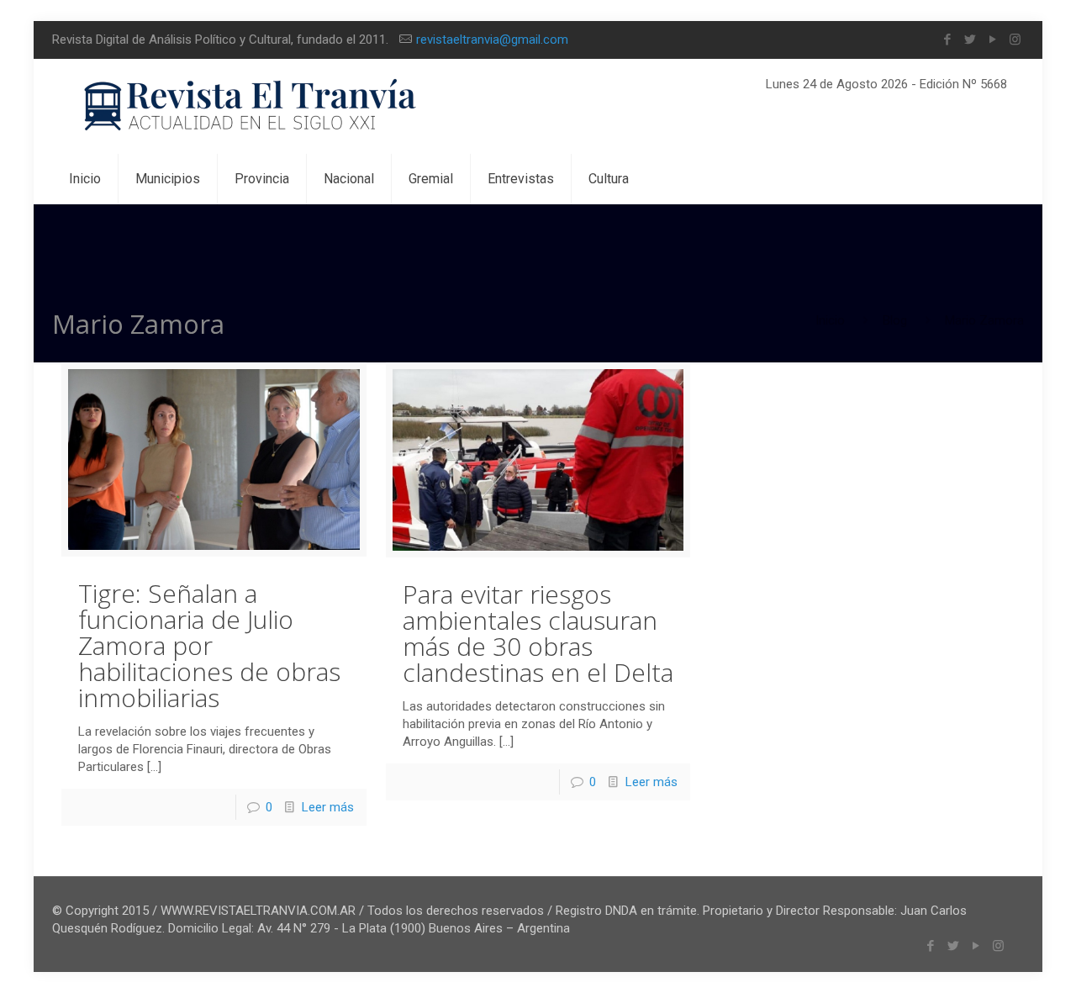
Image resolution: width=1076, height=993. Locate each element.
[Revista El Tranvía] (251, 106)
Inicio (830, 320)
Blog (895, 320)
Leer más (328, 807)
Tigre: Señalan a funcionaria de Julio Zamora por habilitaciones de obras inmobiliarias (209, 645)
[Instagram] (1015, 39)
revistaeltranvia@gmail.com (492, 39)
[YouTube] (992, 39)
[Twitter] (969, 39)
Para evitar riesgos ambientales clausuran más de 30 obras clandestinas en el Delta (538, 633)
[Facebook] (947, 39)
